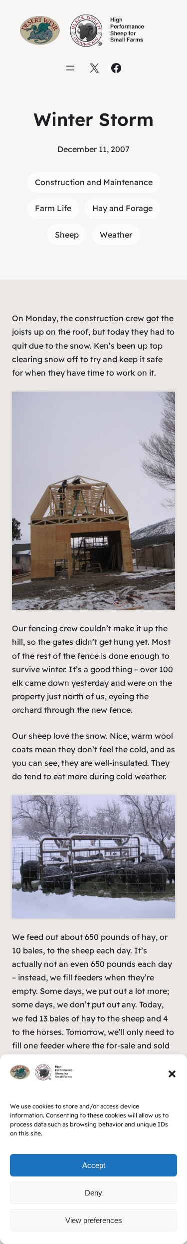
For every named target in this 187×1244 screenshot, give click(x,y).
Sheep (67, 235)
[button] (172, 1074)
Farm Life (53, 208)
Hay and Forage (122, 208)
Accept (93, 1165)
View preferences (93, 1220)
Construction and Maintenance (94, 182)
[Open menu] (70, 68)
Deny (93, 1192)
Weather (116, 235)
